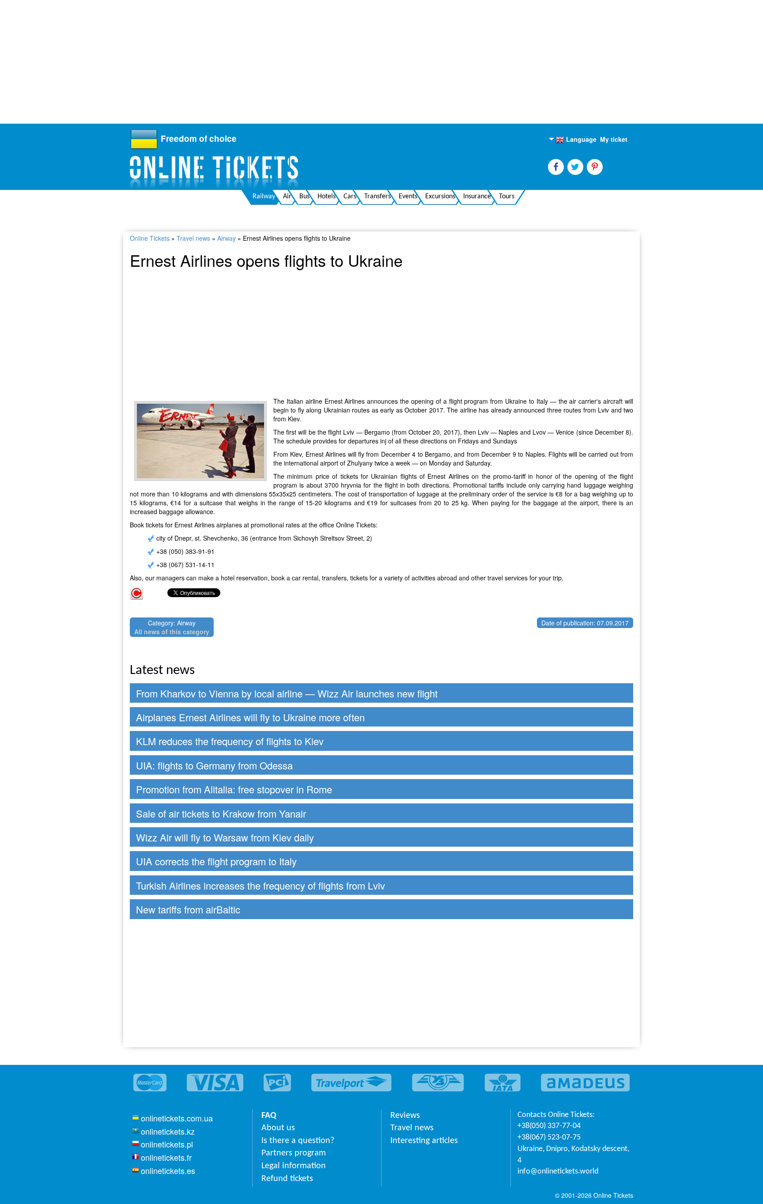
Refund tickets (287, 1178)
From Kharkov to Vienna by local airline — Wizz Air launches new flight (287, 693)
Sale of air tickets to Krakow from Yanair (221, 813)
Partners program (293, 1153)
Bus (304, 196)
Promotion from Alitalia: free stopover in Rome (234, 789)
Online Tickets (150, 238)
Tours (506, 196)
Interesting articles (424, 1140)
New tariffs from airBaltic (188, 909)
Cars (350, 196)
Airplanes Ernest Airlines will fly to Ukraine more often (250, 717)
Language (576, 139)
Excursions (440, 196)
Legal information (293, 1166)
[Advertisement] (265, 62)
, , (573, 1155)
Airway (226, 238)
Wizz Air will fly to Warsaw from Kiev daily (225, 837)
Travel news (193, 238)
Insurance (477, 196)
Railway (264, 196)
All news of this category (171, 631)
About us (278, 1128)
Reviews (405, 1115)
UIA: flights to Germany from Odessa (214, 765)
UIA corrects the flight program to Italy (216, 861)
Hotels (326, 196)
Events (408, 196)
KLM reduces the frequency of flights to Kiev (230, 741)
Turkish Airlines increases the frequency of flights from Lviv (260, 885)
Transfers (377, 196)
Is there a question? (297, 1140)
